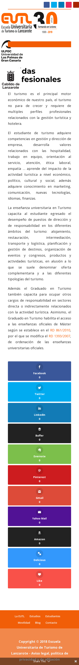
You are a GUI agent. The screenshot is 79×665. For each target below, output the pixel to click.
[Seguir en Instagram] (69, 5)
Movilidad (24, 622)
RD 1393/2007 (59, 336)
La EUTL (20, 616)
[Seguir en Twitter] (54, 5)
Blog (38, 622)
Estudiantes (52, 616)
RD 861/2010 (60, 330)
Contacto (51, 622)
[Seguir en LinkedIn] (61, 5)
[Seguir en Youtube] (76, 5)
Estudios (35, 616)
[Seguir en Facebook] (47, 5)
